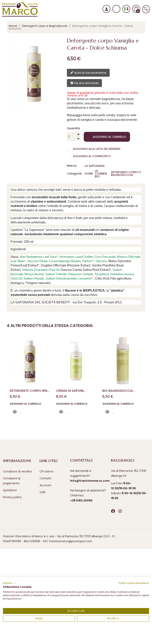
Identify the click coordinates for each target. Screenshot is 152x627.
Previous (13, 365)
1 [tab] (74, 425)
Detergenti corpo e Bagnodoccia (126, 173)
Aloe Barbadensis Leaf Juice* (39, 256)
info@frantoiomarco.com (90, 481)
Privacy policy (12, 497)
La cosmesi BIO (101, 173)
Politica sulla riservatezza (134, 583)
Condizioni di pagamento (11, 480)
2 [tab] (78, 425)
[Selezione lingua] (126, 9)
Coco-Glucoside (104, 256)
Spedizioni (10, 490)
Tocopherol (101, 274)
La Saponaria (95, 166)
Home (89, 174)
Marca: (72, 165)
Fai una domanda (86, 83)
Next (138, 365)
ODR (43, 492)
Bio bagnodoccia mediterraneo (117, 390)
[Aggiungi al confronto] (27, 412)
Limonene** (85, 278)
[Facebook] (113, 511)
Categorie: (74, 173)
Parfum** (88, 261)
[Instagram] (120, 511)
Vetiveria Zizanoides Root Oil (40, 269)
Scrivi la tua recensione (89, 73)
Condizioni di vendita (17, 471)
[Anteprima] (15, 412)
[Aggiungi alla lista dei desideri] (21, 412)
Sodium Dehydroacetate (61, 278)
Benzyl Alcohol (34, 274)
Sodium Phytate (33, 278)
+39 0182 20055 (81, 500)
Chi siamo (46, 471)
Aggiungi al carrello (109, 137)
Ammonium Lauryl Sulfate (76, 256)
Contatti (45, 478)
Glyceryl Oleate (37, 261)
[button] (9, 583)
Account (45, 485)
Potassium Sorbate (80, 274)
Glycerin (101, 261)
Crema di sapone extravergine (70, 390)
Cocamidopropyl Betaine (65, 261)
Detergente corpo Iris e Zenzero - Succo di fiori (30, 390)
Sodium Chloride (55, 274)
